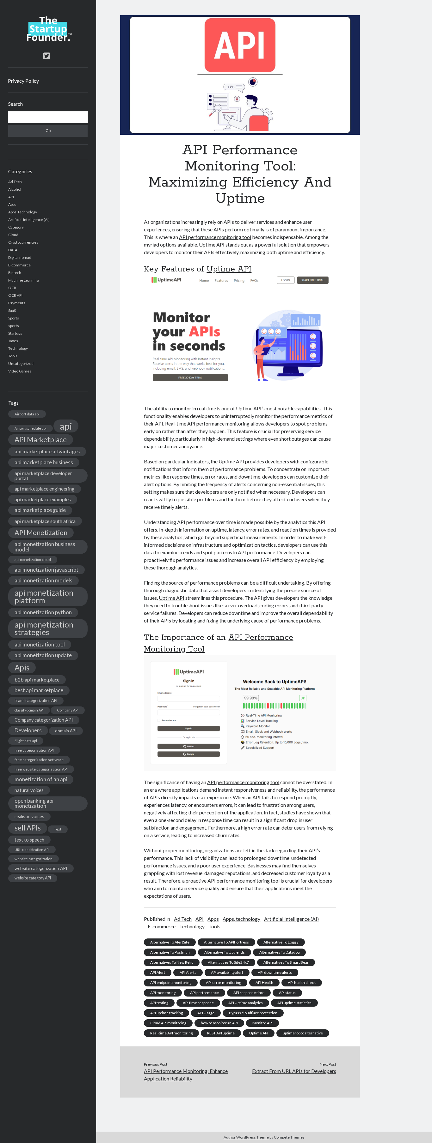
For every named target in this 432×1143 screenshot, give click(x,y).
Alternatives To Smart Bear (286, 962)
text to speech (29, 839)
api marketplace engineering (45, 488)
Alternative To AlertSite (169, 942)
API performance (204, 992)
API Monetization (41, 532)
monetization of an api (41, 779)
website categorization (33, 859)
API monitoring (163, 992)
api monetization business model (45, 547)
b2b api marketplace (37, 679)
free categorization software (39, 759)
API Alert (157, 972)
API (11, 196)
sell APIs (28, 828)
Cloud (13, 234)
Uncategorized (21, 363)
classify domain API (29, 710)
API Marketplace (41, 439)
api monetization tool (40, 644)
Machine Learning (23, 280)
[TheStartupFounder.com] (48, 39)
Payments (16, 303)
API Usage (205, 1012)
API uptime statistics (294, 1002)
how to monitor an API (219, 1023)
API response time (248, 992)
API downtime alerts (275, 972)
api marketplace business (44, 462)
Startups (15, 333)
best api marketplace (39, 690)
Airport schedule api (30, 428)
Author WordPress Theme (246, 1137)
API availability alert (227, 972)
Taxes (13, 340)
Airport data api (27, 414)
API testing (159, 1002)
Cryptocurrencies (23, 242)
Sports (13, 318)
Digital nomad (19, 257)
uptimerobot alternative (303, 1033)
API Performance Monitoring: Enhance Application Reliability (186, 1074)
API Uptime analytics (245, 1002)
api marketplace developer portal (43, 475)
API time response (198, 1002)
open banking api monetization (34, 803)
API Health (264, 982)
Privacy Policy (23, 81)
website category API (33, 878)
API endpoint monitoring (170, 982)
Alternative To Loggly (281, 942)
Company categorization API (44, 720)
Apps (12, 204)
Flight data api (26, 741)
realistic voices (29, 816)
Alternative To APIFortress (226, 942)
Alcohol (14, 189)
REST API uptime (221, 1033)
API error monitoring (223, 982)
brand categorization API (36, 700)
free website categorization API (41, 769)
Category (16, 227)
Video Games (19, 371)
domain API (66, 730)
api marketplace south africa (45, 521)
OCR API (15, 295)
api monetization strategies (44, 628)
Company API (67, 710)
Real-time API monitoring (171, 1033)
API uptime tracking (166, 1012)
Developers (28, 730)
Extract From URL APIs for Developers (294, 1071)
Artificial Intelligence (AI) (29, 219)
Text (57, 829)
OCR (12, 287)
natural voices (29, 790)
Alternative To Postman (170, 952)
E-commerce (19, 265)
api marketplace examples (43, 499)
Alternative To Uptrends (224, 952)
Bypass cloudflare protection (253, 1012)
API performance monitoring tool (215, 237)
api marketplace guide (40, 510)
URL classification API (32, 850)
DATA (12, 249)
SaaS (12, 310)
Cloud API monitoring (168, 1023)
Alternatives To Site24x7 (228, 962)
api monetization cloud (33, 559)
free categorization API (34, 750)
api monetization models (43, 580)
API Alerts (188, 972)
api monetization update (43, 655)
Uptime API (229, 269)
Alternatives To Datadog (279, 952)
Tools (12, 356)
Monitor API (262, 1023)
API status (287, 992)
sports (13, 325)
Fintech (14, 272)
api (66, 426)
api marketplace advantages (47, 451)
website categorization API (41, 868)
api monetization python (43, 612)
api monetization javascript (46, 569)
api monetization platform (44, 596)
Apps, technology (22, 212)
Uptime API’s (250, 408)
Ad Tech (15, 181)
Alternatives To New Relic (171, 962)
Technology (18, 348)
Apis (22, 667)
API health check (302, 982)
